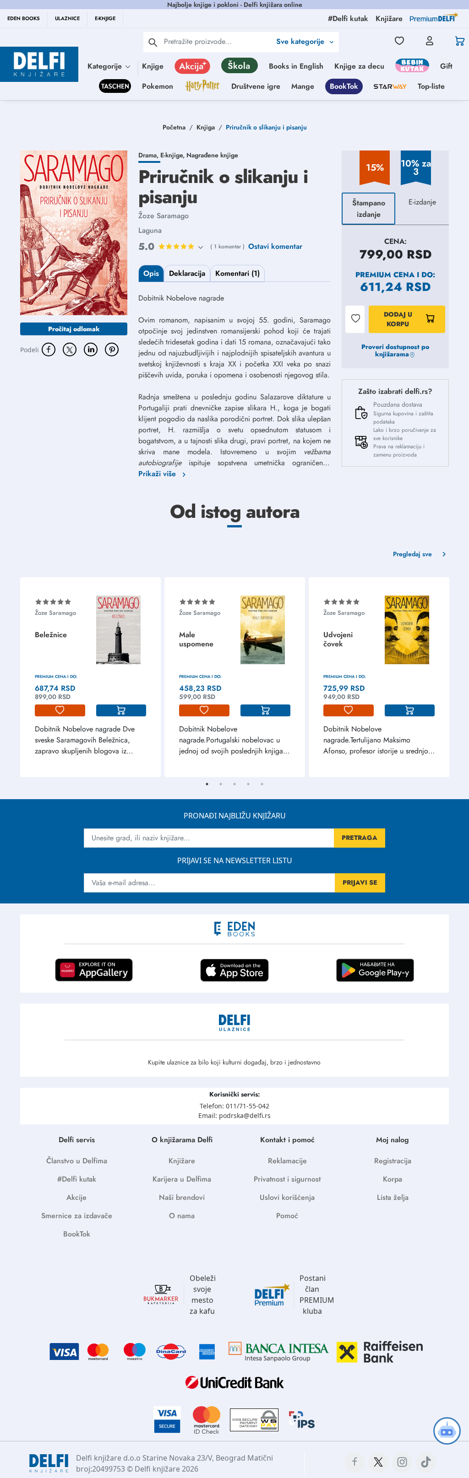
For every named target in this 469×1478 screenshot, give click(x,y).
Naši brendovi (182, 1197)
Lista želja (393, 1197)
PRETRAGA (359, 837)
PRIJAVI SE (360, 882)
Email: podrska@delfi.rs (234, 1115)
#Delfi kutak (76, 1179)
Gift (446, 66)
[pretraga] (153, 42)
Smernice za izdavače (76, 1215)
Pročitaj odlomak (74, 328)
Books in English (296, 66)
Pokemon (157, 86)
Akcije (76, 1197)
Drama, (149, 155)
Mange (302, 86)
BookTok (344, 86)
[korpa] (121, 710)
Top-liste (431, 86)
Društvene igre (255, 86)
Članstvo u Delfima (76, 1161)
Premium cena (384, 274)
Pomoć (287, 1215)
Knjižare (182, 1161)
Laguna (150, 230)
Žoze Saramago (163, 215)
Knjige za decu (359, 66)
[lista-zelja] (60, 710)
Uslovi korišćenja (287, 1197)
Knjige (153, 66)
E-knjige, (173, 155)
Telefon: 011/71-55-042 (234, 1106)
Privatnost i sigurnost (287, 1179)
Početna (174, 127)
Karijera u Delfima (182, 1179)
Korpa (392, 1179)
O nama (182, 1215)
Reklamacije (287, 1161)
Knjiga (205, 127)
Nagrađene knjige (212, 155)
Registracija (392, 1161)
